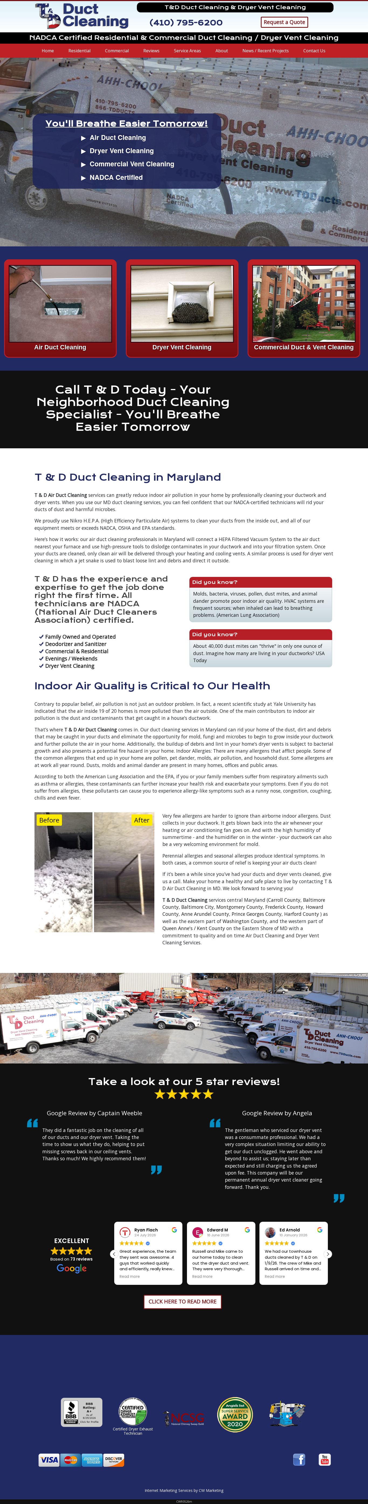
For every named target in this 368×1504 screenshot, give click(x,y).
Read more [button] (130, 1276)
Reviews (151, 51)
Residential (79, 51)
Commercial (117, 51)
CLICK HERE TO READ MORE (183, 1301)
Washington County (245, 921)
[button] (328, 1254)
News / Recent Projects (265, 51)
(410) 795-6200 (186, 23)
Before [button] (49, 819)
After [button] (142, 819)
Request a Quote (284, 22)
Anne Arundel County (205, 914)
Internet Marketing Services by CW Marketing (184, 1490)
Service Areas (187, 51)
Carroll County (284, 900)
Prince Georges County (257, 914)
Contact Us (314, 51)
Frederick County (284, 907)
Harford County (301, 914)
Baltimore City (197, 907)
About (222, 51)
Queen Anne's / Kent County (193, 928)
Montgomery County (239, 907)
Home (48, 51)
